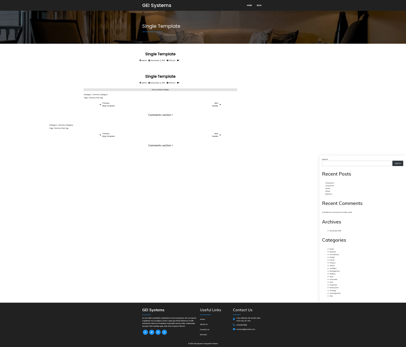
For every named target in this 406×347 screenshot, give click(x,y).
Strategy (333, 290)
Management (335, 271)
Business (333, 252)
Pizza (331, 277)
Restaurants (334, 288)
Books (332, 249)
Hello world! (348, 212)
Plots (331, 282)
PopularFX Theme (211, 344)
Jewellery (333, 268)
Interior (332, 266)
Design (332, 257)
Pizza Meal (333, 279)
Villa (331, 296)
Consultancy (334, 254)
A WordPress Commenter (331, 212)
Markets (332, 274)
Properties (333, 285)
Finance (332, 263)
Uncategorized (335, 293)
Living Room (329, 183)
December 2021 (335, 231)
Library (327, 188)
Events (332, 260)
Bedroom (328, 194)
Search (325, 159)
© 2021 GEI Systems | (196, 344)
